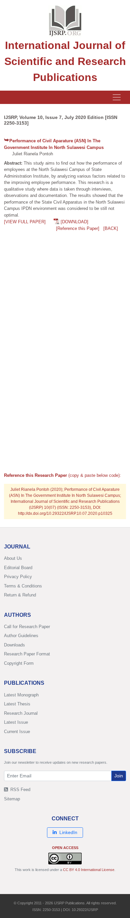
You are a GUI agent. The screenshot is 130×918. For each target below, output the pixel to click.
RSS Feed (19, 789)
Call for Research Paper (27, 626)
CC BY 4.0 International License (88, 870)
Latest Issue (16, 722)
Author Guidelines (21, 635)
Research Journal (21, 713)
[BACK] (110, 228)
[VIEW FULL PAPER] (25, 221)
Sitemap (12, 798)
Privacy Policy (18, 576)
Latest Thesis (17, 703)
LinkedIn (68, 832)
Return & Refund (20, 594)
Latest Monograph (21, 694)
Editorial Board (18, 567)
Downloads (14, 644)
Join (118, 775)
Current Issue (17, 731)
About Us (13, 558)
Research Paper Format (27, 653)
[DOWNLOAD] (74, 221)
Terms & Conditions (23, 585)
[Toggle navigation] (116, 97)
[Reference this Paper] (77, 228)
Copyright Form (19, 663)
